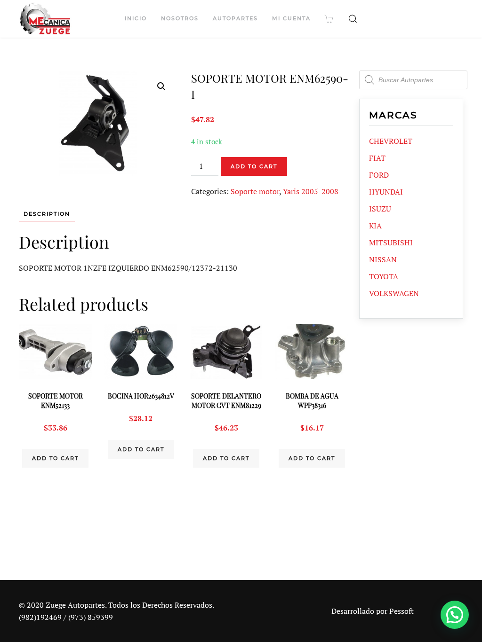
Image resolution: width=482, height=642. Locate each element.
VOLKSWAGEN (394, 293)
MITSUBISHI (391, 242)
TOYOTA (383, 276)
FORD (379, 175)
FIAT (377, 158)
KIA (375, 225)
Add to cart (254, 166)
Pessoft (401, 611)
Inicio (136, 18)
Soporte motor (255, 191)
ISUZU (380, 209)
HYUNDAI (386, 192)
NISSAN (383, 259)
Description (47, 214)
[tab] (42, 214)
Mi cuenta (291, 18)
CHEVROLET (390, 141)
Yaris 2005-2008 (310, 191)
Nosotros (180, 18)
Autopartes (235, 18)
